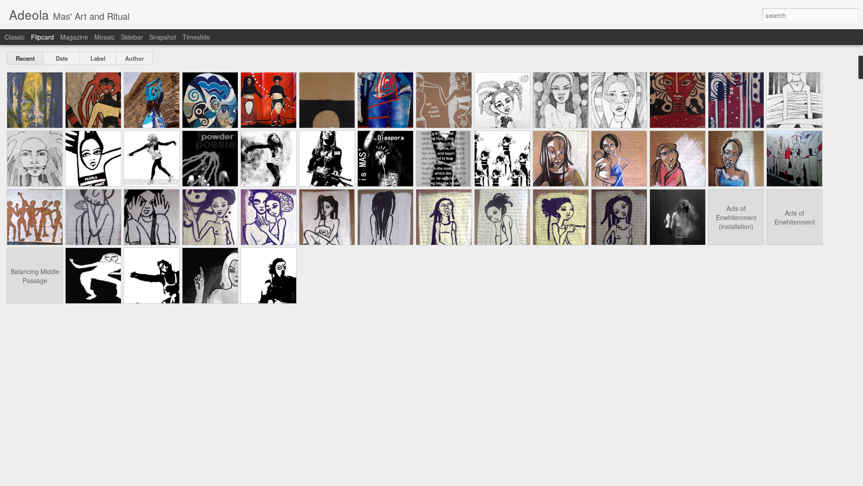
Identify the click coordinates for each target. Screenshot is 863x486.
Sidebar (132, 36)
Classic (14, 36)
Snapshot (162, 36)
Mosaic (104, 36)
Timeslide (196, 36)
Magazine (74, 36)
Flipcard (42, 36)
